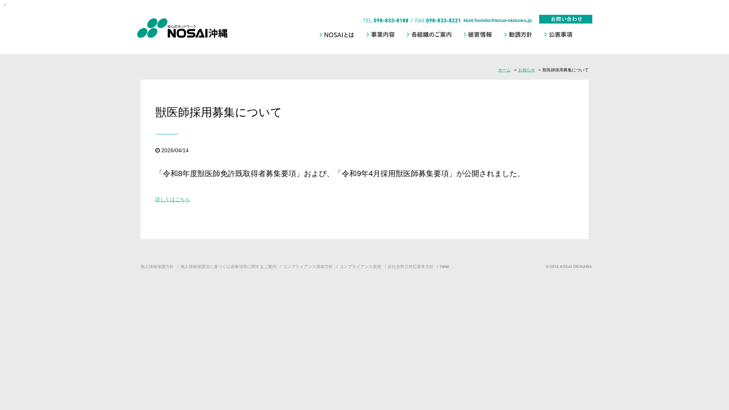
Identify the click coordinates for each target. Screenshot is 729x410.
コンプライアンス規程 (360, 266)
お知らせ (526, 70)
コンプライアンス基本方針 (308, 266)
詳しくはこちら (172, 199)
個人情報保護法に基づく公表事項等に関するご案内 (228, 266)
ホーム (504, 70)
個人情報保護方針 (157, 266)
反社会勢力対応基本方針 (411, 266)
